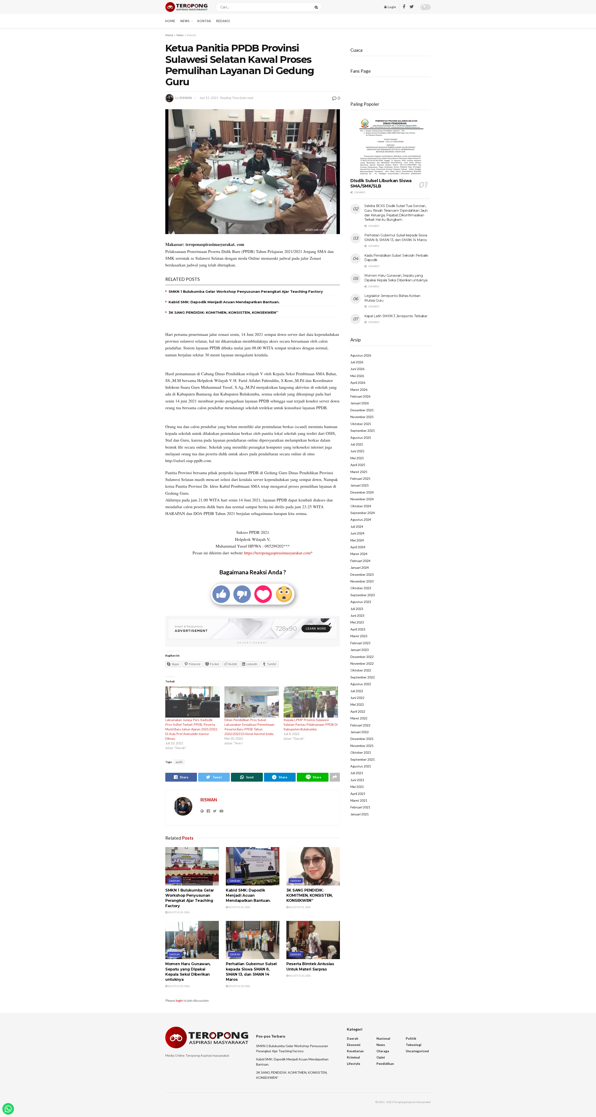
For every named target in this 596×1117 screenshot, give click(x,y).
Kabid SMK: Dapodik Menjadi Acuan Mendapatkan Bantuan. (224, 302)
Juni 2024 (357, 533)
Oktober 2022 (360, 670)
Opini (380, 1057)
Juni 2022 (357, 698)
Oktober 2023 (360, 588)
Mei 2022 (357, 704)
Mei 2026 (357, 376)
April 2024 (357, 547)
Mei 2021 (357, 787)
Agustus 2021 (360, 766)
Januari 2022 (359, 732)
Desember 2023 (362, 574)
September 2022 (362, 677)
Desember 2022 (362, 657)
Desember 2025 (362, 410)
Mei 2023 (357, 622)
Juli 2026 (356, 362)
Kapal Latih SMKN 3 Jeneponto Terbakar (395, 316)
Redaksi (223, 21)
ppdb (179, 762)
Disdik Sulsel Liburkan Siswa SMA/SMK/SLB (381, 183)
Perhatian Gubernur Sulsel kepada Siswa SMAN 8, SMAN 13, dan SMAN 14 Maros (395, 237)
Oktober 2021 (360, 752)
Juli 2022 (356, 691)
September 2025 (362, 430)
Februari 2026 (360, 396)
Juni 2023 (357, 615)
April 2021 (357, 794)
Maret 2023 (358, 636)
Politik (411, 1038)
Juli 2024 (356, 526)
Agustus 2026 (360, 355)
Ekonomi (353, 1045)
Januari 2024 (359, 567)
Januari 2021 (359, 814)
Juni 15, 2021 (209, 98)
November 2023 (362, 581)
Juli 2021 (356, 773)
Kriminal (353, 1057)
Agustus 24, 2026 (178, 912)
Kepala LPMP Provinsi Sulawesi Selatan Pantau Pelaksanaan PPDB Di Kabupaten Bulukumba (311, 724)
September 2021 (362, 759)
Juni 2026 (357, 369)
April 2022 (357, 711)
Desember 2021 (362, 739)
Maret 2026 (358, 390)
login (179, 1000)
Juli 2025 (356, 444)
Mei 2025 (357, 458)
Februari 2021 (360, 807)
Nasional (383, 1038)
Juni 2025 (357, 451)
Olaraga (382, 1051)
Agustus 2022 (360, 684)
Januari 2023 (359, 650)
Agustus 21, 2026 (299, 907)
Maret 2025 (358, 472)
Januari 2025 (359, 485)
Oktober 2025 (360, 424)
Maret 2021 (358, 800)
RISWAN (185, 98)
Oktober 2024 (360, 506)
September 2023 (362, 595)
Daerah (191, 35)
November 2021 (362, 746)
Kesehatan (355, 1051)
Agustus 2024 (360, 519)
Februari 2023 (360, 643)
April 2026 (357, 383)
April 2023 (357, 629)
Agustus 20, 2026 (178, 986)
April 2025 (357, 465)
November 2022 (362, 663)
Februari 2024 (360, 561)
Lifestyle (353, 1064)
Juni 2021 (357, 780)
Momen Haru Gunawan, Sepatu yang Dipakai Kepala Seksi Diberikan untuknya (395, 277)
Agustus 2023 (360, 602)
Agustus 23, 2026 (239, 907)
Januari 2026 (359, 403)
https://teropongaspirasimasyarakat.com (277, 552)
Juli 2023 (356, 609)
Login (391, 7)
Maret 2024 (358, 554)
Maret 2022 (358, 718)
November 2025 (362, 417)
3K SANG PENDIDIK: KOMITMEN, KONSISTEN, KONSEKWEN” (223, 312)
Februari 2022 (360, 725)
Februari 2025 (360, 478)
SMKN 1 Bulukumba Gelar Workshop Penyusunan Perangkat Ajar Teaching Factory (246, 291)
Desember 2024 (362, 492)
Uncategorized (417, 1051)
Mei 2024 (357, 540)
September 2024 (362, 513)
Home (170, 21)
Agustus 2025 (360, 437)
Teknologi (413, 1045)
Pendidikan (385, 1064)
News (185, 21)
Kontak (204, 21)
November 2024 (362, 499)
